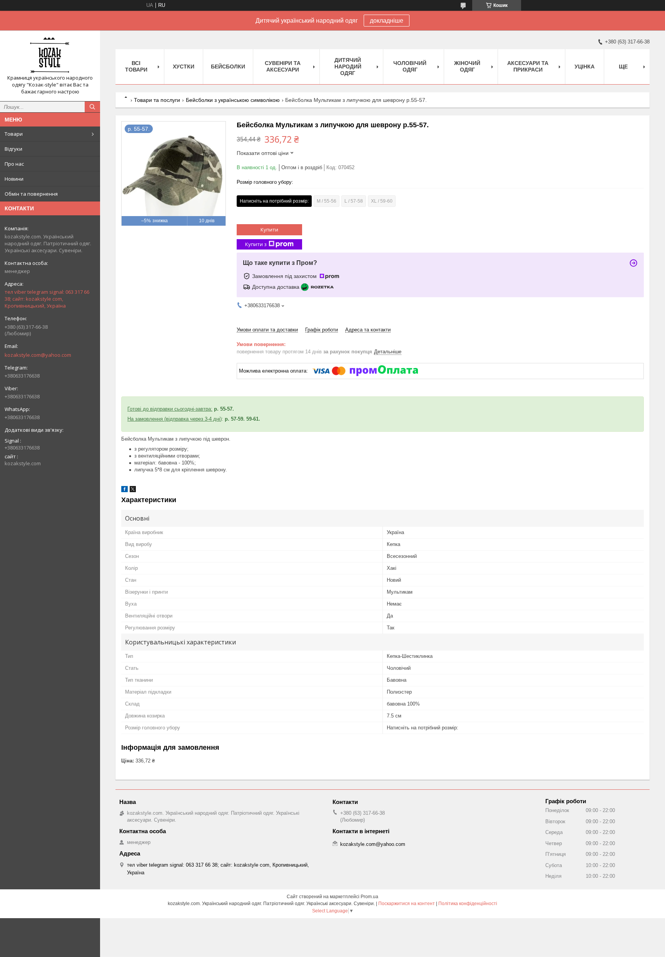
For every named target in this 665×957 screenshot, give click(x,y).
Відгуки (13, 148)
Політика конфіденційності (467, 903)
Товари (14, 133)
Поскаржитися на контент (406, 903)
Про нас (14, 163)
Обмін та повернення (31, 193)
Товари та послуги (157, 100)
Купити (269, 229)
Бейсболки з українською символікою (233, 100)
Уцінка (585, 66)
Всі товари (136, 66)
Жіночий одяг (467, 66)
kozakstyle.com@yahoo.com (38, 354)
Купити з (256, 244)
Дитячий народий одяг (347, 66)
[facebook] (124, 490)
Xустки (183, 66)
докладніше (386, 20)
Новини (14, 178)
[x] (133, 490)
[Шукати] (92, 107)
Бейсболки (228, 66)
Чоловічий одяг (409, 66)
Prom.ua (369, 896)
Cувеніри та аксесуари (283, 66)
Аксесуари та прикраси (527, 66)
